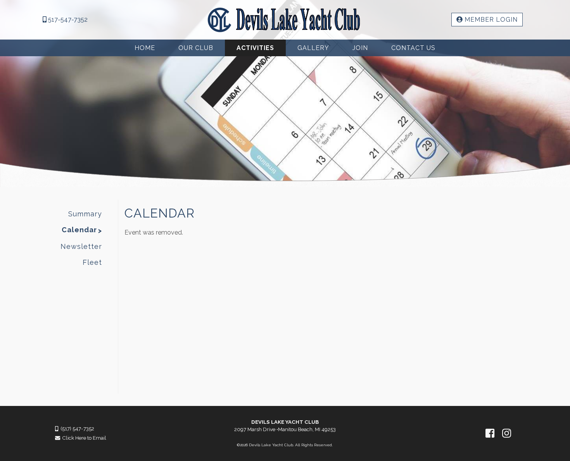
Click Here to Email (83, 438)
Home (145, 48)
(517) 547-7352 (76, 429)
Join (360, 48)
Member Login (490, 19)
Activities (255, 48)
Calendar (79, 230)
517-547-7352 (67, 19)
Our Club (195, 48)
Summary (85, 214)
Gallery (313, 48)
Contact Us (413, 48)
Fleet (92, 262)
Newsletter (81, 246)
